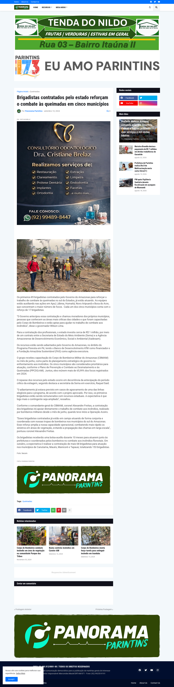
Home (16, 2)
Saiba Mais (20, 673)
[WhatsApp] (53, 510)
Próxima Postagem (104, 609)
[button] (150, 7)
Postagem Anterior (23, 609)
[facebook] (151, 2)
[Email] (64, 510)
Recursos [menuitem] (46, 7)
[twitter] (155, 2)
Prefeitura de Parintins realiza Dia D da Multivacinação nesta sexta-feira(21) (144, 167)
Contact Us (35, 2)
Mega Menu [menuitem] (61, 7)
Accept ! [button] (11, 679)
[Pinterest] (58, 510)
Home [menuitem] (35, 7)
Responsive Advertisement (64, 572)
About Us (24, 2)
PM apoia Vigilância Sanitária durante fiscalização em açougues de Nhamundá (145, 183)
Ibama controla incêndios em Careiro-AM (61, 549)
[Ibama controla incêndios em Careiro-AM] (63, 535)
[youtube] (159, 2)
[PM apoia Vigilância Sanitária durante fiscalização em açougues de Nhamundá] (126, 182)
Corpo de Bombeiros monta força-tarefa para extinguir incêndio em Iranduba (93, 551)
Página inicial (22, 91)
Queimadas (35, 91)
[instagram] (148, 103)
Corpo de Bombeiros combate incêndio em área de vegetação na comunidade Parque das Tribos (30, 552)
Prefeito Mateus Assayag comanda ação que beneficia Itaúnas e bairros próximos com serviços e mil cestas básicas (136, 128)
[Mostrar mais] (69, 510)
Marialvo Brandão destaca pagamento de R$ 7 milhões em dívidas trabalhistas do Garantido (146, 150)
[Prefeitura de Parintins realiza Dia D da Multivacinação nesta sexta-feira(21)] (126, 166)
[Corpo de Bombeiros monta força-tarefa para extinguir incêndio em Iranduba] (95, 535)
